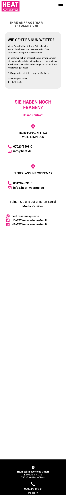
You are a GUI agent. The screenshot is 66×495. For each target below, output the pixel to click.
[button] (61, 5)
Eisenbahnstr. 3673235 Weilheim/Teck (33, 474)
